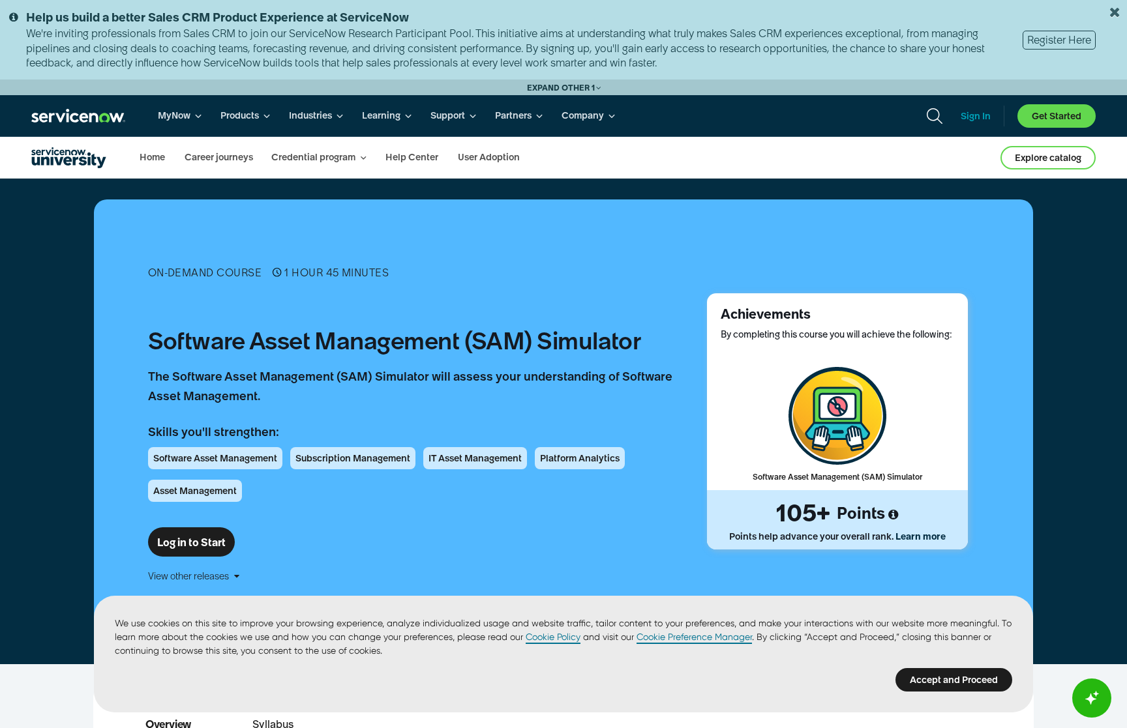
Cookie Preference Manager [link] (694, 637)
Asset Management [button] (195, 491)
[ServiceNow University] (68, 157)
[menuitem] (180, 115)
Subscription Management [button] (352, 458)
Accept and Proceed (954, 680)
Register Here (1059, 39)
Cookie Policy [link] (553, 637)
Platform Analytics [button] (580, 458)
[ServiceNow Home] (78, 116)
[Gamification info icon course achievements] (893, 515)
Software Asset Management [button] (215, 458)
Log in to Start (191, 542)
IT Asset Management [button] (475, 458)
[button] (416, 576)
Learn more (920, 536)
